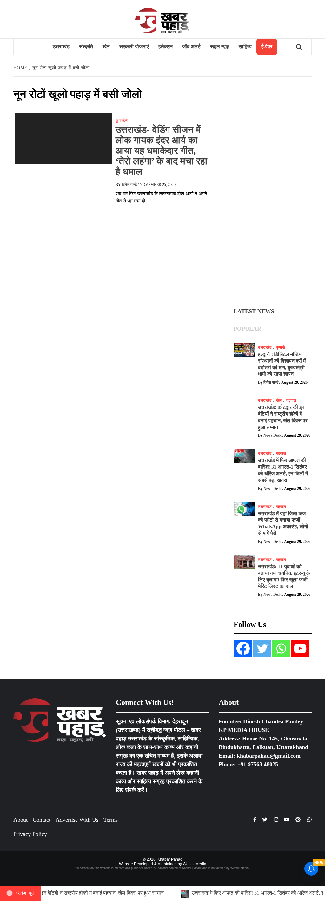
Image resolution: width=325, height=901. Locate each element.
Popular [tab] (247, 329)
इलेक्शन (165, 46)
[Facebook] (243, 648)
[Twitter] (262, 648)
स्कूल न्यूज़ (219, 46)
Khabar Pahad (169, 859)
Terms (110, 820)
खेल (106, 46)
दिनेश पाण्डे (130, 184)
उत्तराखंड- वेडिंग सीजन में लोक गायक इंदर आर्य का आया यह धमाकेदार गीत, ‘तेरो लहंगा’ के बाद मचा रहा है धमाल (161, 150)
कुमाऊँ (281, 347)
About (20, 820)
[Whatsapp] (281, 648)
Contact (41, 820)
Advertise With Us (77, 820)
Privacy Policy (30, 834)
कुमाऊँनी (122, 120)
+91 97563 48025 (257, 764)
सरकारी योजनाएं (134, 46)
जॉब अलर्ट (191, 46)
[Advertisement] (273, 192)
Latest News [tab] (254, 311)
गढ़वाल (291, 400)
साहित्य (245, 46)
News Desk (272, 435)
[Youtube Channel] (300, 648)
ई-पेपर (266, 46)
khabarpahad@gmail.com (269, 756)
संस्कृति (86, 46)
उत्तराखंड (61, 46)
